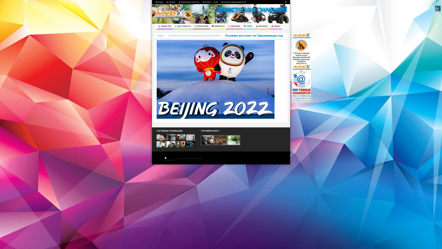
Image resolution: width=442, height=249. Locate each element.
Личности (219, 26)
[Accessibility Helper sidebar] (438, 8)
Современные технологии (190, 2)
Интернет (263, 26)
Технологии (202, 26)
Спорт (249, 26)
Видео (277, 26)
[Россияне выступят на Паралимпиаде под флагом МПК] (216, 79)
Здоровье (235, 26)
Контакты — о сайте (211, 2)
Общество (166, 26)
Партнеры (172, 2)
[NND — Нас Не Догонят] (173, 14)
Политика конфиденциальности (235, 2)
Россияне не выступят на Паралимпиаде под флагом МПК (195, 35)
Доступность (184, 26)
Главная (160, 2)
